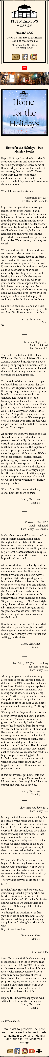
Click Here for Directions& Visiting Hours (24, 46)
